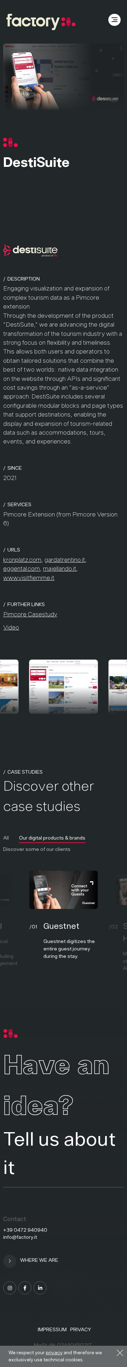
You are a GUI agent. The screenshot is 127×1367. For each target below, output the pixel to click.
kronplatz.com (22, 559)
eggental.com (21, 568)
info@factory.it (20, 1237)
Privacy (80, 1329)
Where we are (38, 1260)
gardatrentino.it (64, 559)
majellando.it (59, 568)
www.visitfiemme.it (28, 577)
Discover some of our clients (37, 849)
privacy (54, 1352)
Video (11, 627)
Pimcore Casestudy (30, 614)
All (6, 838)
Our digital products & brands (52, 838)
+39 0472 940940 (25, 1230)
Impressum (52, 1329)
